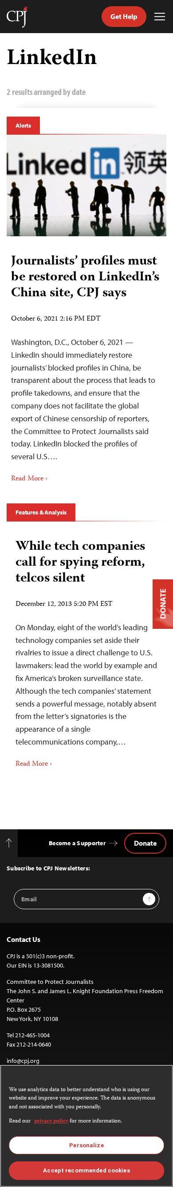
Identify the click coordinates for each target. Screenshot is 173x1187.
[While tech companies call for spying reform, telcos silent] (86, 651)
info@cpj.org (23, 1061)
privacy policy (51, 1121)
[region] (86, 1126)
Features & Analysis (41, 512)
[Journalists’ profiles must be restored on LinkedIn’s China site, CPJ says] (86, 185)
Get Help (124, 16)
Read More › (29, 479)
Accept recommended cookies (86, 1170)
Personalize (86, 1145)
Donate (145, 843)
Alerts (23, 125)
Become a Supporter (77, 843)
